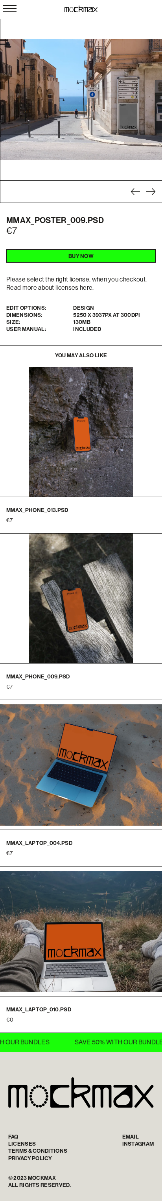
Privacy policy (30, 1158)
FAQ (13, 1136)
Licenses (22, 1143)
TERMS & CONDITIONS (38, 1150)
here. (87, 287)
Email (130, 1136)
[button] (135, 191)
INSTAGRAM (138, 1143)
